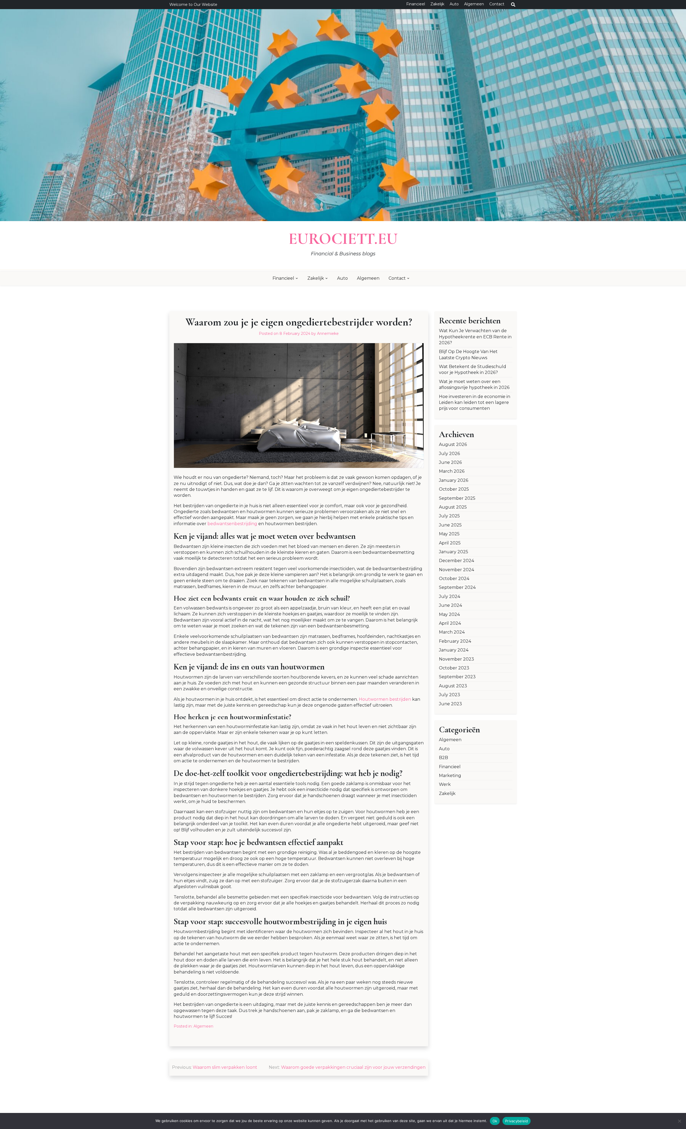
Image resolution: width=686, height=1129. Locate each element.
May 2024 (449, 614)
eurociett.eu (343, 238)
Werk (445, 784)
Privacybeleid (516, 1121)
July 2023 (449, 694)
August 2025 (453, 507)
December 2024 (456, 560)
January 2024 (453, 650)
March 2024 (452, 632)
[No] (679, 1121)
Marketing (450, 775)
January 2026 (453, 480)
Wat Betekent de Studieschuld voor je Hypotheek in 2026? (472, 369)
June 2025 (450, 525)
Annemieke (328, 333)
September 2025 (457, 498)
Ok (495, 1121)
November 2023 (456, 659)
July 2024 (449, 596)
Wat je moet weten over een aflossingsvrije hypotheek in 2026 (474, 384)
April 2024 (450, 623)
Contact (496, 4)
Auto (454, 4)
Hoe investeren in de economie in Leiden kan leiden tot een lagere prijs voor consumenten (474, 402)
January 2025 (453, 551)
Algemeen (474, 4)
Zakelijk (437, 4)
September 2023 (457, 676)
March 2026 (451, 471)
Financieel (415, 4)
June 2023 (450, 703)
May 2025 (449, 533)
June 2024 (450, 605)
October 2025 (454, 489)
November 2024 (456, 569)
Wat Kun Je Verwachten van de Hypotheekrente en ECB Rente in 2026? (475, 336)
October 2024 (454, 578)
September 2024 (457, 587)
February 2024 (455, 641)
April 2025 (450, 542)
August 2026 (453, 444)
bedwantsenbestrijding (232, 523)
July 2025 (449, 515)
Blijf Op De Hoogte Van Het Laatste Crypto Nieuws (468, 354)
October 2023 (454, 667)
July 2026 (449, 453)
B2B (443, 757)
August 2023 (453, 685)
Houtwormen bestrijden (385, 699)
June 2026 (450, 462)
